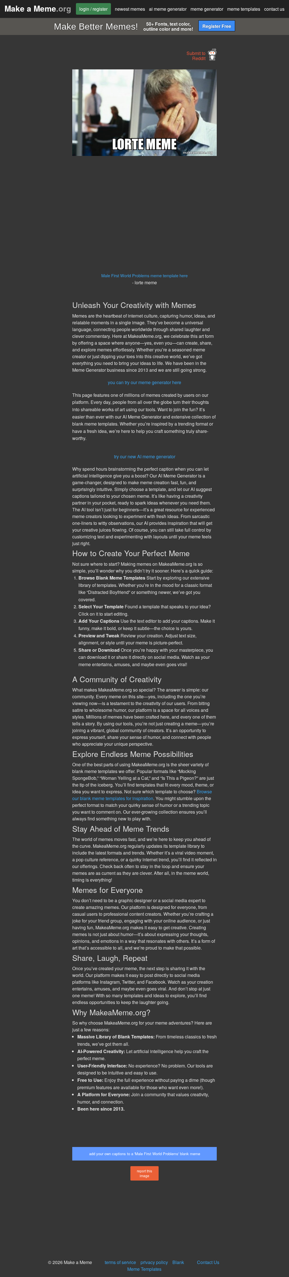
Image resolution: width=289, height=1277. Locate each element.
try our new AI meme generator (144, 456)
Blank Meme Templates (155, 1265)
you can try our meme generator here (144, 382)
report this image (144, 1173)
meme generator (207, 9)
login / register (93, 9)
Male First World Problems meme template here (144, 275)
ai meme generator (168, 9)
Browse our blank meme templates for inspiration (142, 795)
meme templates (243, 9)
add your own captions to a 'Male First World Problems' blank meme (144, 1153)
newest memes (130, 9)
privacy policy (154, 1262)
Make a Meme (38, 8)
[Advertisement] (42, 154)
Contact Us (208, 1262)
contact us (274, 9)
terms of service (120, 1262)
